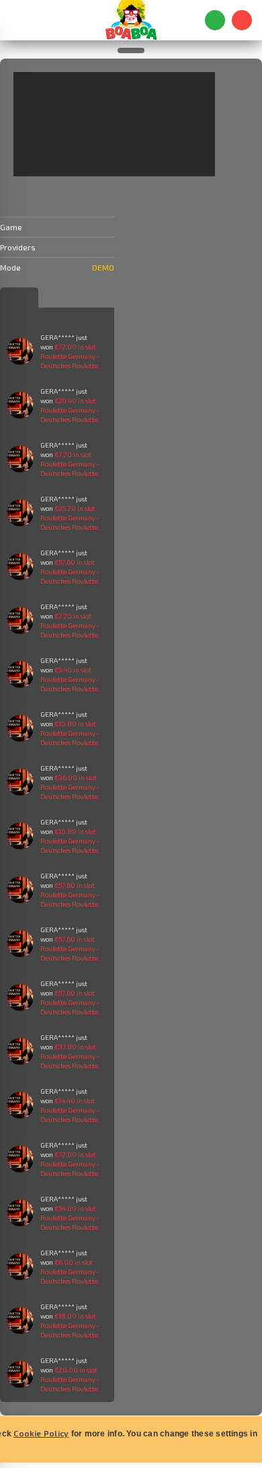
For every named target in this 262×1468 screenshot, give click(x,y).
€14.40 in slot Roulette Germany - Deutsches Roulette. (70, 1109)
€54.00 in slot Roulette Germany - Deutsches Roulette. (70, 1217)
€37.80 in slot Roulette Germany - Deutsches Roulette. (70, 1056)
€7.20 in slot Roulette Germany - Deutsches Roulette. (70, 463)
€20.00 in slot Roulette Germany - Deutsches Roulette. (70, 1379)
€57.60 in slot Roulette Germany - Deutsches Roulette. (70, 571)
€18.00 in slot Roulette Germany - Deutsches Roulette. (70, 1325)
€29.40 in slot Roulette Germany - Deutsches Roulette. (70, 409)
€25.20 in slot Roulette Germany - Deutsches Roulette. (70, 517)
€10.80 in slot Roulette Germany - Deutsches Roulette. (70, 733)
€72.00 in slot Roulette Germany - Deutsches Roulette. (70, 356)
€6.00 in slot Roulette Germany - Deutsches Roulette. (70, 1271)
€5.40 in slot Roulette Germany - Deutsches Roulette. (70, 679)
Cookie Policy (41, 1433)
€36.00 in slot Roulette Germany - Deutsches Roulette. (70, 786)
